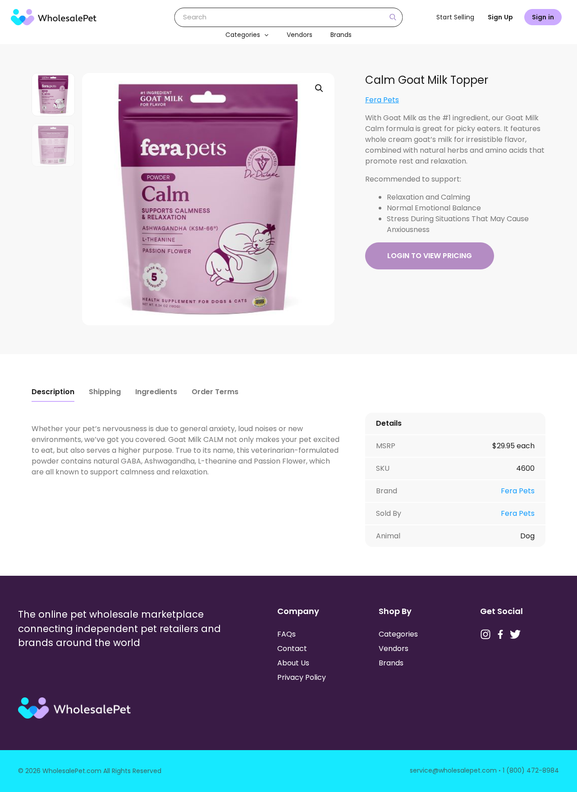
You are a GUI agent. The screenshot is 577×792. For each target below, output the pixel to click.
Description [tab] (53, 392)
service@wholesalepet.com (453, 770)
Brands (341, 34)
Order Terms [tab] (215, 392)
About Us (293, 663)
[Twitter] (515, 634)
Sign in (543, 17)
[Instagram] (485, 634)
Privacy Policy (301, 677)
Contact (292, 648)
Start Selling (455, 17)
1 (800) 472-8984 (531, 770)
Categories (242, 34)
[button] (264, 34)
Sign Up (500, 17)
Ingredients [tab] (156, 392)
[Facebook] (500, 634)
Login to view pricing (429, 255)
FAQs (286, 634)
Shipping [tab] (105, 392)
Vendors (299, 34)
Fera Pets (382, 100)
